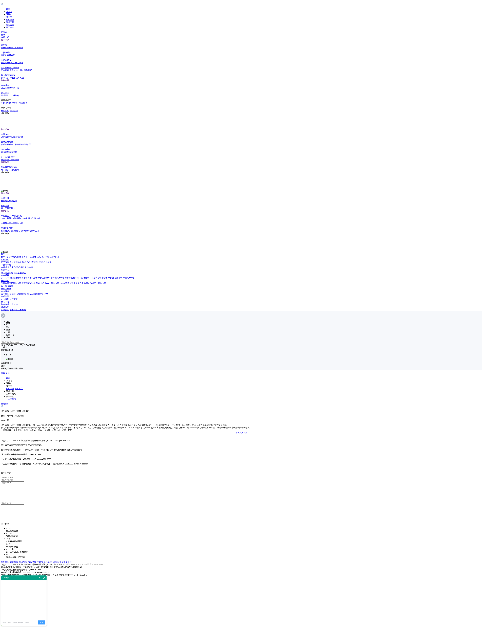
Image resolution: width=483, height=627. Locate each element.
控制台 (4, 32)
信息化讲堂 (42, 257)
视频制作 (23, 103)
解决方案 (10, 25)
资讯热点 (19, 389)
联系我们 (5, 307)
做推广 (9, 14)
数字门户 (5, 40)
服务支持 (10, 22)
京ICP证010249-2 (97, 564)
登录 (3, 35)
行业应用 (5, 281)
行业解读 (47, 262)
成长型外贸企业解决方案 (123, 278)
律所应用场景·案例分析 (20, 262)
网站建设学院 (20, 273)
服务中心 (26, 257)
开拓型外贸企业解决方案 (101, 278)
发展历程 (22, 294)
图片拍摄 (13, 103)
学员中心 (12, 267)
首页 (8, 9)
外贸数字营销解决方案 (11, 283)
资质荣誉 (5, 296)
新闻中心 (5, 302)
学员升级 (20, 267)
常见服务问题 (53, 257)
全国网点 (14, 310)
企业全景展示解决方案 (32, 278)
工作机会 (22, 310)
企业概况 (5, 291)
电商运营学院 (7, 273)
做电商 (9, 17)
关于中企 (10, 27)
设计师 (33, 257)
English (56, 562)
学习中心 (5, 270)
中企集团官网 (65, 562)
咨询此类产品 (241, 433)
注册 (8, 373)
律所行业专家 (37, 262)
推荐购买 (5, 80)
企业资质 (5, 299)
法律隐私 (39, 294)
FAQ (46, 294)
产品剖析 (5, 262)
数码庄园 (31, 294)
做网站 (9, 12)
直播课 (4, 267)
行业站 (40, 562)
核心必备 (5, 129)
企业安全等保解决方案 (11, 278)
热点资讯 (5, 304)
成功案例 (10, 19)
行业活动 (14, 304)
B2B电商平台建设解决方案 (72, 283)
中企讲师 (29, 267)
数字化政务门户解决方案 (95, 283)
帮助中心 (5, 254)
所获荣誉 (14, 299)
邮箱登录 (48, 562)
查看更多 (5, 404)
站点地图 (32, 562)
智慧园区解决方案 (30, 283)
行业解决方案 (7, 286)
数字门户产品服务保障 (11, 257)
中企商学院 (6, 265)
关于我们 (5, 294)
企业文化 (14, 294)
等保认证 (14, 110)
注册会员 (5, 37)
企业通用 (5, 275)
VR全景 (4, 103)
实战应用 (5, 259)
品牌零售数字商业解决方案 (77, 278)
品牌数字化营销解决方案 (53, 278)
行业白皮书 (6, 288)
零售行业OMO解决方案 (48, 283)
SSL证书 (5, 110)
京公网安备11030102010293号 (76, 564)
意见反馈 (14, 562)
